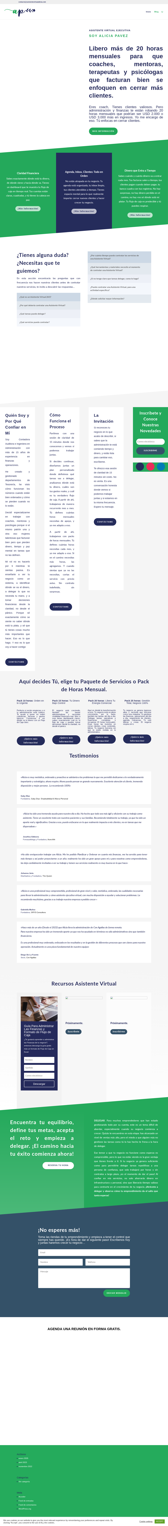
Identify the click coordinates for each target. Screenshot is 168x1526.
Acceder (22, 1497)
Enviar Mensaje (117, 1293)
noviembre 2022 (25, 1466)
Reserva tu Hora (58, 1165)
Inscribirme (119, 1031)
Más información (103, 131)
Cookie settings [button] (146, 1521)
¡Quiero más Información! (30, 741)
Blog (156, 12)
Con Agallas (31, 957)
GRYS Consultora (38, 912)
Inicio (148, 12)
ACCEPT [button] (159, 1521)
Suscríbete (73, 1031)
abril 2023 (23, 1462)
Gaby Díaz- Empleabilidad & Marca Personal (49, 799)
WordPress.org (25, 1509)
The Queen (47, 876)
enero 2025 (23, 1458)
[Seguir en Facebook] (140, 466)
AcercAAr (51, 839)
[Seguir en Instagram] (150, 466)
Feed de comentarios (27, 1505)
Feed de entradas (26, 1501)
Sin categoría (24, 1481)
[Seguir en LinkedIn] (161, 466)
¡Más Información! (28, 208)
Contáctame (16, 662)
